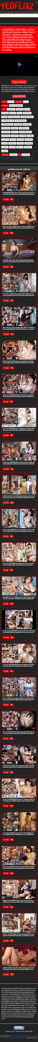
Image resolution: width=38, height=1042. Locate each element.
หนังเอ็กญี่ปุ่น (27, 124)
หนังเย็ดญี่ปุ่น (5, 128)
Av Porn (4, 143)
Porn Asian (28, 140)
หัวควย (19, 113)
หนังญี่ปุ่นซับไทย (24, 128)
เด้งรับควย (20, 109)
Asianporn (12, 143)
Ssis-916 (4, 147)
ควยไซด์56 (15, 136)
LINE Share (28, 158)
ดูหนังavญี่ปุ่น (6, 136)
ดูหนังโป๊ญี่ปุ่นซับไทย (25, 132)
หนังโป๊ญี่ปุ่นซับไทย (21, 121)
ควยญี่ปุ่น (30, 136)
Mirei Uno (20, 147)
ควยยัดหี (22, 136)
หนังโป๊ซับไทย (18, 105)
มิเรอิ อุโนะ (15, 132)
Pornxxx (12, 140)
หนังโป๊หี (4, 117)
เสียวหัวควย (11, 109)
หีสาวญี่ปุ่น (5, 113)
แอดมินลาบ (13, 155)
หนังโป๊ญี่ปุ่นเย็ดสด (14, 117)
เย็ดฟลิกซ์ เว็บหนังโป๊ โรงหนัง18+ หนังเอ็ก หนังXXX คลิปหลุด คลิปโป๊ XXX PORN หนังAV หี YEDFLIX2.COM (19, 1036)
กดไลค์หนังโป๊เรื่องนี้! (19, 96)
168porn (4, 151)
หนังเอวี (12, 105)
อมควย (27, 109)
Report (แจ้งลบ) (19, 82)
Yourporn (20, 143)
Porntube (20, 140)
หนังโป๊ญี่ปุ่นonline (7, 124)
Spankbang (28, 143)
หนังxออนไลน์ (6, 132)
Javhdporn (28, 147)
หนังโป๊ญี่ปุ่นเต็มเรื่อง (27, 117)
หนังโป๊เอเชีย (27, 113)
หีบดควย (12, 113)
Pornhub (12, 147)
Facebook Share (17, 158)
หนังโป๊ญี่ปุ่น (18, 124)
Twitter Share (6, 158)
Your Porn (5, 140)
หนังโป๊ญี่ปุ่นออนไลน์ (7, 121)
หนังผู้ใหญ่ (14, 128)
